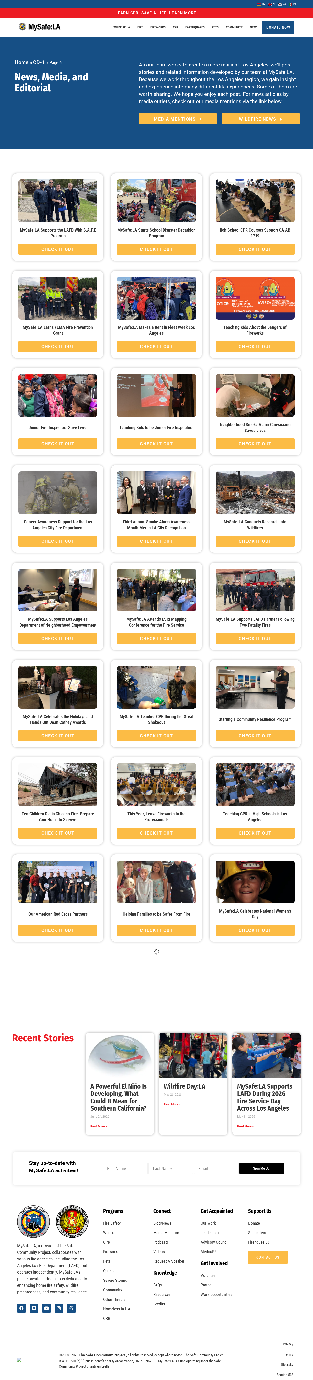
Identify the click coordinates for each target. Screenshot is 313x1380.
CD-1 (39, 62)
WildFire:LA (121, 27)
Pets (215, 27)
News (253, 27)
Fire (140, 27)
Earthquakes (195, 27)
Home (21, 62)
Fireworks (158, 27)
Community (234, 27)
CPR (175, 27)
